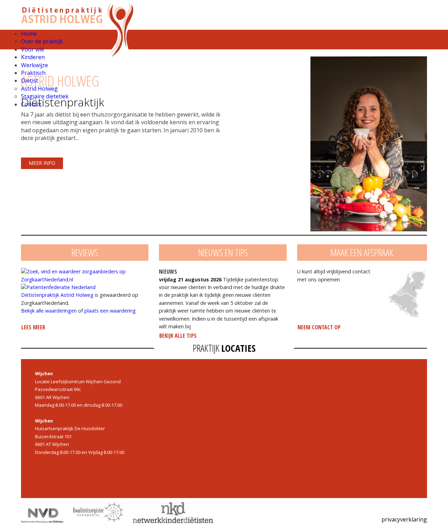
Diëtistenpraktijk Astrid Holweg (57, 295)
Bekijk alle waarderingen (49, 310)
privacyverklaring (404, 519)
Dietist (29, 80)
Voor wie (32, 49)
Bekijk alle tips (178, 336)
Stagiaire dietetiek (45, 96)
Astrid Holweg (39, 88)
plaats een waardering (110, 310)
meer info (42, 163)
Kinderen (33, 57)
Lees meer (33, 327)
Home (29, 33)
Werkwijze (34, 65)
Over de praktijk (42, 41)
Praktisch (33, 73)
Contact (31, 104)
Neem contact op (319, 327)
